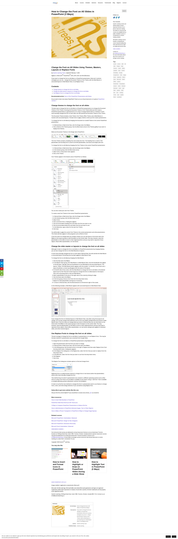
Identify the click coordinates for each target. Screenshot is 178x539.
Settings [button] (168, 536)
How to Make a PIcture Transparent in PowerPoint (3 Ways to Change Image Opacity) (74, 411)
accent (115, 64)
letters (123, 77)
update (121, 94)
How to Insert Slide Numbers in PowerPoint (62, 400)
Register (119, 2)
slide (114, 90)
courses (115, 68)
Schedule (87, 2)
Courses (82, 2)
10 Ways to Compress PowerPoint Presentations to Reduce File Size (69, 405)
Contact (125, 2)
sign (123, 88)
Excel (119, 70)
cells (114, 66)
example (115, 70)
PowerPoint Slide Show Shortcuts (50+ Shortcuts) (64, 402)
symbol (118, 90)
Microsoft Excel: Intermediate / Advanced (62, 426)
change (118, 66)
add (122, 64)
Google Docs (116, 75)
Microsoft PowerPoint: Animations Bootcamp (63, 423)
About (76, 2)
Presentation (122, 83)
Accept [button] (174, 536)
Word (115, 97)
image (124, 75)
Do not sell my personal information (10, 537)
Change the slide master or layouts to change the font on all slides (71, 91)
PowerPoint (116, 83)
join (91, 392)
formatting (116, 72)
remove (115, 86)
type (118, 94)
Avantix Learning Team (59, 73)
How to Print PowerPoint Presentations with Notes (78, 96)
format (123, 70)
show (120, 88)
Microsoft (119, 79)
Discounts (100, 2)
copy (122, 66)
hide (121, 75)
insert (115, 77)
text (114, 92)
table (122, 90)
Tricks (115, 94)
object (123, 79)
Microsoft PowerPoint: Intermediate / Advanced (64, 418)
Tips (117, 92)
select (119, 86)
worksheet (119, 97)
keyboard (119, 77)
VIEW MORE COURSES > (57, 429)
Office (115, 81)
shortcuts (115, 88)
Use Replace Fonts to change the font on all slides (66, 93)
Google (120, 72)
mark (115, 79)
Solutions (94, 2)
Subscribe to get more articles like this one (65, 390)
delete (123, 68)
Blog (114, 2)
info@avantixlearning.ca (57, 437)
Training (121, 92)
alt (125, 64)
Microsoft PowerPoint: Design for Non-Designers (64, 421)
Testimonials (108, 2)
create (119, 68)
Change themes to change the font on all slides (66, 89)
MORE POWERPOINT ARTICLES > (59, 482)
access (119, 64)
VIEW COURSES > (117, 49)
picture (118, 81)
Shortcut (123, 86)
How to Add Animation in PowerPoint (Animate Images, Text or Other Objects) (72, 408)
